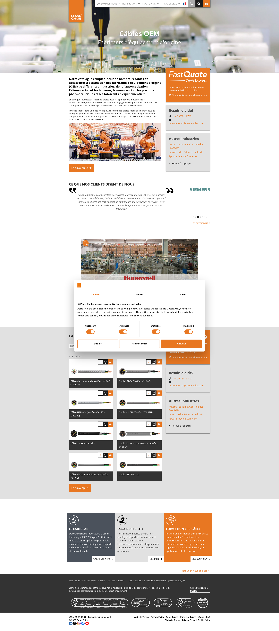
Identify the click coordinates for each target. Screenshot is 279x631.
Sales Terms (172, 617)
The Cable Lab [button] (169, 3)
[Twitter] (75, 623)
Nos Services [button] (149, 3)
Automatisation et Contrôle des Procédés (186, 146)
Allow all (181, 344)
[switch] (123, 331)
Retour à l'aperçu (181, 163)
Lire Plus (154, 558)
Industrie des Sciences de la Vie (186, 152)
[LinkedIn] (71, 623)
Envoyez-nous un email (99, 617)
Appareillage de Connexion (183, 156)
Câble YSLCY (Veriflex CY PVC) (135, 381)
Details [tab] (139, 295)
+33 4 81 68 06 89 (77, 617)
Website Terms (141, 617)
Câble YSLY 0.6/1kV (129, 474)
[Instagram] (79, 623)
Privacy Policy (157, 617)
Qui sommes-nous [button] (106, 3)
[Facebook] (83, 623)
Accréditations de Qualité (199, 589)
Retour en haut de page (194, 570)
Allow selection (139, 344)
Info (100, 361)
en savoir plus (201, 223)
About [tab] (183, 295)
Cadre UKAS (204, 617)
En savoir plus (79, 488)
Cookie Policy (203, 620)
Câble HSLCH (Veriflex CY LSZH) (136, 412)
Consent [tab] (96, 295)
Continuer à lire (102, 558)
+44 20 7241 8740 (182, 116)
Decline (98, 344)
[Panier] (110, 361)
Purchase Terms (188, 617)
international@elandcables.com (186, 123)
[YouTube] (87, 623)
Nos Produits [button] (130, 3)
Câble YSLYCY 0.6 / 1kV (82, 443)
